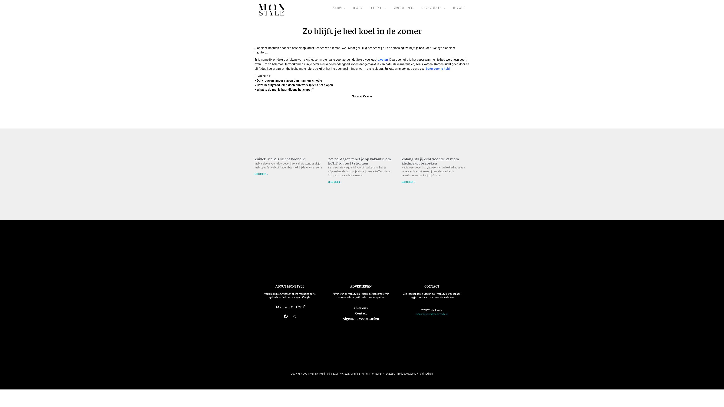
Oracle (367, 96)
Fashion (337, 8)
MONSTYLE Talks (403, 8)
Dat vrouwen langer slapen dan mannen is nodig (289, 80)
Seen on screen (431, 8)
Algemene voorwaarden (361, 318)
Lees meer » (261, 174)
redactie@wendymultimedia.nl (432, 314)
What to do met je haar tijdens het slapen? (285, 89)
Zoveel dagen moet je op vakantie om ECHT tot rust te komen (359, 161)
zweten (383, 59)
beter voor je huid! (438, 68)
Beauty (357, 8)
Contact (458, 8)
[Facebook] (286, 316)
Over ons (361, 308)
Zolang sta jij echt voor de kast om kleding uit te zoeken (430, 161)
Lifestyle (376, 8)
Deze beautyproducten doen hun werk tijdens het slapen (295, 85)
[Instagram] (294, 316)
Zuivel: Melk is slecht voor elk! (280, 159)
